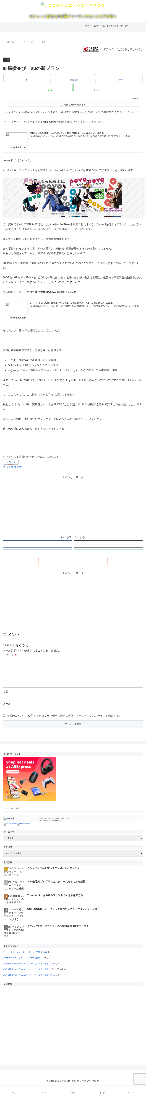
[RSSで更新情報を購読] (73, 561)
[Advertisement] (73, 504)
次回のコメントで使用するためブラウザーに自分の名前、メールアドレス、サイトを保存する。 (64, 715)
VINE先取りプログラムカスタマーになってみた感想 (25, 963)
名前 (5, 691)
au (7, 59)
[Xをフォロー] (108, 544)
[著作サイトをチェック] (37, 544)
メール (7, 703)
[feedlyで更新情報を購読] (108, 552)
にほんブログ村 (12, 467)
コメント (10, 655)
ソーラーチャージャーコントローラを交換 (21, 952)
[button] (96, 88)
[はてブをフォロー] (37, 552)
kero (45, 952)
